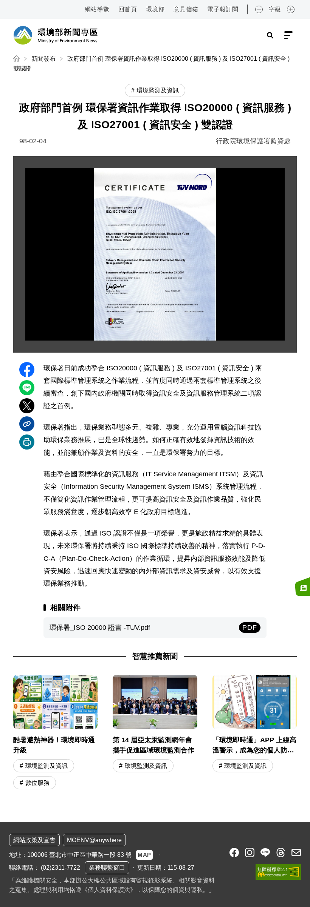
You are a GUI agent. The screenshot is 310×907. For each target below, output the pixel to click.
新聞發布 (43, 58)
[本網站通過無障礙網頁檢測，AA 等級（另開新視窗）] (278, 872)
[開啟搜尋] (270, 35)
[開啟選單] (288, 35)
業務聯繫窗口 (107, 867)
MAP (144, 855)
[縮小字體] (259, 9)
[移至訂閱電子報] (302, 586)
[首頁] (17, 58)
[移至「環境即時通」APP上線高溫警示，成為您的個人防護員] (254, 733)
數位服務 (37, 783)
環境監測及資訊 (46, 766)
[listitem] (234, 852)
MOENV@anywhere (94, 840)
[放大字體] (290, 9)
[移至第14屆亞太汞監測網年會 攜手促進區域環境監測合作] (155, 733)
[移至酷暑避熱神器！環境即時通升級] (55, 733)
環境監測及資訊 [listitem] (157, 90)
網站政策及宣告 (34, 840)
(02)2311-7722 (60, 867)
